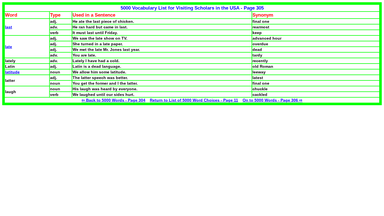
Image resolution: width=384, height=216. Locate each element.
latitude (12, 72)
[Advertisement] (49, 144)
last (8, 27)
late (8, 46)
